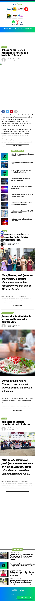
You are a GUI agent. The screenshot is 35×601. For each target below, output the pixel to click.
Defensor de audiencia (22, 593)
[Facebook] (2, 232)
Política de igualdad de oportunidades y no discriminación (17, 595)
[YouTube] (2, 247)
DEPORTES (20, 31)
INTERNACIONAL (29, 28)
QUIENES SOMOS (6, 28)
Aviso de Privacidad (11, 593)
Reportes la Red (25, 597)
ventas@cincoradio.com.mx (8, 599)
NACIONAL (20, 28)
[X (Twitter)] (2, 240)
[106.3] (20, 16)
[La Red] (8, 9)
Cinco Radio (11, 244)
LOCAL (13, 31)
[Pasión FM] (20, 9)
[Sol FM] (8, 16)
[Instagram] (2, 236)
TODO (14, 28)
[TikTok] (2, 244)
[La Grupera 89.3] (14, 9)
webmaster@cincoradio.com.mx (16, 60)
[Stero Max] (14, 16)
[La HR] (26, 9)
